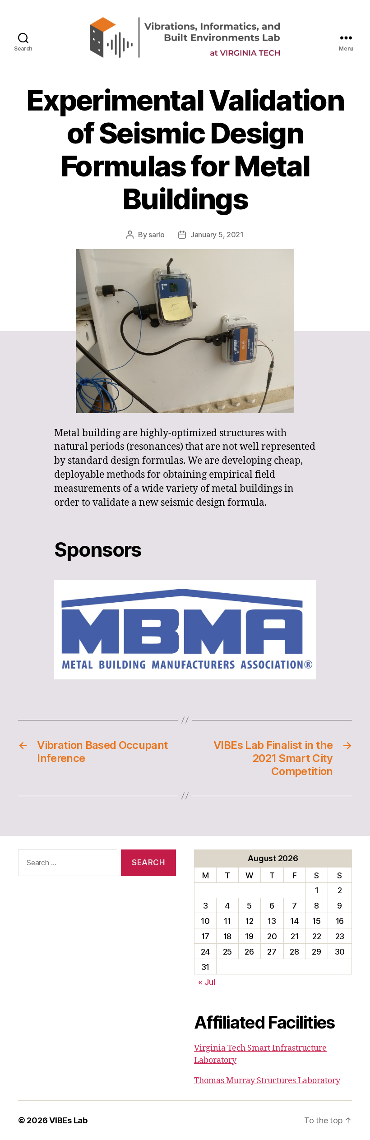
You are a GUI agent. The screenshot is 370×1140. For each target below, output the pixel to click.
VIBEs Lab (68, 1120)
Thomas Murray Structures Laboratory (267, 1080)
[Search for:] (65, 864)
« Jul (206, 982)
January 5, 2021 (217, 234)
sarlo (156, 234)
